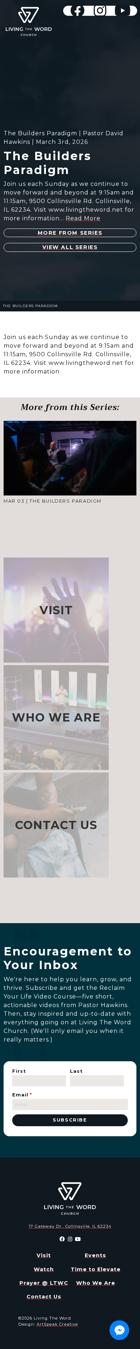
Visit (44, 1255)
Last (76, 1071)
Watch (44, 1269)
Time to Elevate (96, 1269)
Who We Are (95, 1283)
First (19, 1071)
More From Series (70, 233)
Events (95, 1255)
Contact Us (44, 1296)
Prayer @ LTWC (43, 1283)
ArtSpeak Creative (57, 1324)
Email (22, 1094)
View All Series (70, 247)
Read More (83, 218)
